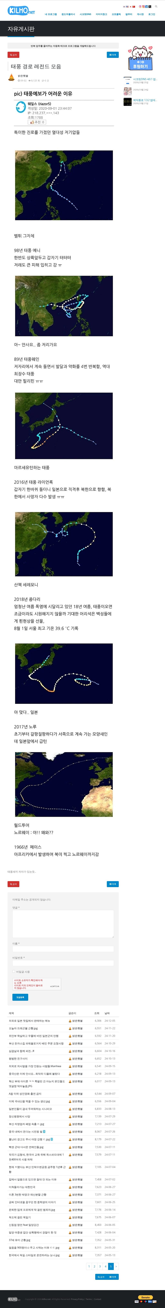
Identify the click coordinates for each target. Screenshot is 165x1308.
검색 (14, 54)
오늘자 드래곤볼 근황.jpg (23, 1028)
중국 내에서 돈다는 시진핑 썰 (25, 1131)
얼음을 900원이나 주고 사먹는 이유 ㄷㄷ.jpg (34, 1247)
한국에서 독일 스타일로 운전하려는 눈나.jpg (34, 1255)
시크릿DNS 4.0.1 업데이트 (148, 79)
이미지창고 (101, 14)
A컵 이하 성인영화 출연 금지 (25, 1093)
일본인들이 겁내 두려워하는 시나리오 (30, 1109)
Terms (89, 1299)
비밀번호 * (18, 957)
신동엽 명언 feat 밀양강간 (24, 1225)
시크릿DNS (85, 14)
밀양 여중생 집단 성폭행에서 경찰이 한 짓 (33, 1232)
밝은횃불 (23, 76)
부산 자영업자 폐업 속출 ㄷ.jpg (26, 1124)
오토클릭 (116, 14)
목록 (114, 54)
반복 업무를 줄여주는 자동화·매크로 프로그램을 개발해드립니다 (63, 45)
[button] (156, 6)
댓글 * (16, 907)
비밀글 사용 (23, 971)
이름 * (16, 943)
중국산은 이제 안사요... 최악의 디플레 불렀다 (34, 1073)
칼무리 (129, 14)
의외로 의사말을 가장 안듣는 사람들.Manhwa (35, 1066)
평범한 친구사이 (18, 1058)
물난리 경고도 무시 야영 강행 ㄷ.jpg (29, 1139)
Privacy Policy (77, 1299)
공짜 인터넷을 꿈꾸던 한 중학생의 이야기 (32, 1202)
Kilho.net (46, 1299)
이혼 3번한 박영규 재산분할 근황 (27, 1194)
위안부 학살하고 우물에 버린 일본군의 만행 (33, 1036)
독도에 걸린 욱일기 (20, 1217)
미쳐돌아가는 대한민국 (22, 1187)
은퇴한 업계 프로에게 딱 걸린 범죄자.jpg (32, 1209)
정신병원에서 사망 (19, 1116)
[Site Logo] (21, 10)
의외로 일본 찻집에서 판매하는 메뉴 (29, 1020)
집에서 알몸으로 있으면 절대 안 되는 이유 (33, 1179)
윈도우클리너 (68, 14)
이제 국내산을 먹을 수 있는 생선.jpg (29, 1101)
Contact (97, 1299)
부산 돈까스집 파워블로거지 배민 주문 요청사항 (36, 1043)
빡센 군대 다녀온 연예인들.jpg (26, 1147)
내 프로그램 (51, 14)
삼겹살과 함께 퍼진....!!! (21, 1051)
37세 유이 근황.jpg (19, 1240)
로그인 (151, 14)
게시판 (140, 14)
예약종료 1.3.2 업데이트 (146, 100)
